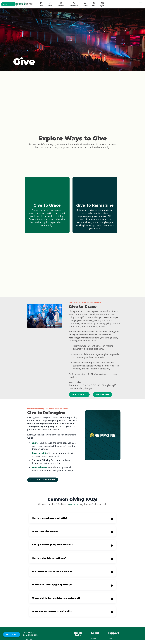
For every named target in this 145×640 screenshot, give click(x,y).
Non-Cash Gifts (39, 467)
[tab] (72, 518)
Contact (110, 638)
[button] (8, 4)
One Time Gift (102, 394)
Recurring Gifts (39, 453)
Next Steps (12, 634)
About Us (94, 638)
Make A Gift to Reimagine (42, 480)
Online (35, 442)
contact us (74, 504)
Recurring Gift (79, 394)
